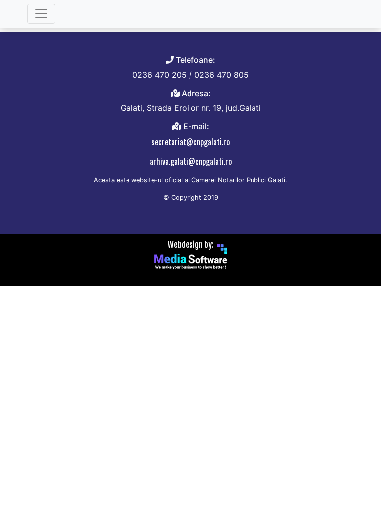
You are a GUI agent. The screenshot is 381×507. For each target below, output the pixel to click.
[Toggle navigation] (41, 14)
